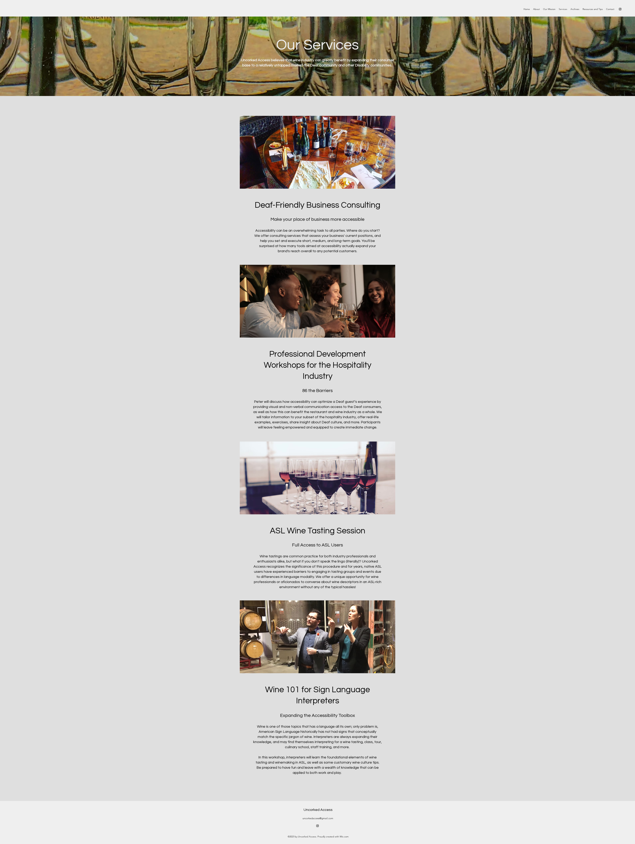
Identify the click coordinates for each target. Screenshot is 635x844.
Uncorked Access (318, 810)
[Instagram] (620, 9)
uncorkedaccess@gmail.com (317, 818)
